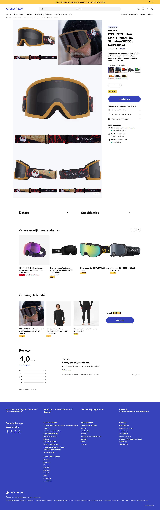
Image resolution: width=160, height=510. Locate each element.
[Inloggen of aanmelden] (147, 9)
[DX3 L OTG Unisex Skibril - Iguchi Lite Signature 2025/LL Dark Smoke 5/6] (80, 175)
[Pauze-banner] (149, 2)
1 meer (96, 193)
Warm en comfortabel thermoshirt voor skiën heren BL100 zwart (57, 331)
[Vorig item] (133, 230)
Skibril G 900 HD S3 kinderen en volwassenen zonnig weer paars (31, 269)
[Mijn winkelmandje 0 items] (152, 9)
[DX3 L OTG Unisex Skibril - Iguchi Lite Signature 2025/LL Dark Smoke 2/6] (35, 42)
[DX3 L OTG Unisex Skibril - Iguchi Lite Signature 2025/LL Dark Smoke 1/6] (80, 42)
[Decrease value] (110, 85)
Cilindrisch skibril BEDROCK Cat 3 (122, 268)
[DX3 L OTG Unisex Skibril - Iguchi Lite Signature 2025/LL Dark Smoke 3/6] (57, 109)
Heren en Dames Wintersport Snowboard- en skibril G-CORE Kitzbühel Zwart (61, 270)
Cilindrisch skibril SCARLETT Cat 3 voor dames (94, 269)
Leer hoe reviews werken (26, 389)
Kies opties (120, 320)
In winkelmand (124, 99)
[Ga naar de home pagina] (14, 9)
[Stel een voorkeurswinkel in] (138, 9)
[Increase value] (119, 85)
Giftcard (150, 14)
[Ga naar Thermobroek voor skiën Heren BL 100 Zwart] (86, 313)
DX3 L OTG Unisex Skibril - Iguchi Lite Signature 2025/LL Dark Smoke (31, 331)
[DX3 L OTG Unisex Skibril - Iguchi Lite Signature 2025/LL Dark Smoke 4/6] (35, 175)
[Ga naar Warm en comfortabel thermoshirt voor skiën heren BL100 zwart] (58, 313)
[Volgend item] (138, 230)
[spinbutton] (115, 85)
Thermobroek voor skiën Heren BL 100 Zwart (85, 330)
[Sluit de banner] (152, 2)
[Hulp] (143, 9)
